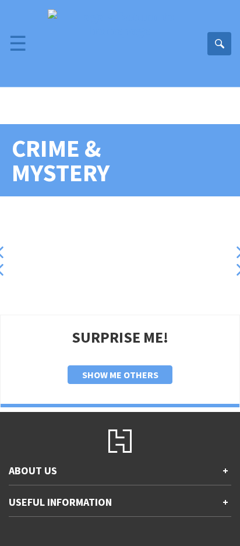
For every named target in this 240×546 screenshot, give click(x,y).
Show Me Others (120, 375)
